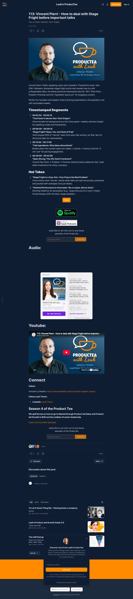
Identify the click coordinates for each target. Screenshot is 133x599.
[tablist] (38, 476)
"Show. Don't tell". (35, 525)
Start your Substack (61, 589)
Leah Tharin (47, 402)
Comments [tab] (33, 476)
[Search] (103, 4)
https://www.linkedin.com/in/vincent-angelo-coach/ (71, 391)
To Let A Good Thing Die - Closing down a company (53, 508)
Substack (56, 595)
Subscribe (116, 4)
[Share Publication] (107, 4)
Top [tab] (31, 502)
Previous (36, 461)
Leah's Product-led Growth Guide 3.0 (46, 522)
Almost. (31, 511)
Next (98, 461)
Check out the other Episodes (42, 422)
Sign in (126, 4)
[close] (86, 538)
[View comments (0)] (38, 31)
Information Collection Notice (66, 576)
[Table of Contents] (2, 299)
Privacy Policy (82, 576)
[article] (66, 512)
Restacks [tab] (42, 476)
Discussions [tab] (45, 502)
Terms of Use (77, 574)
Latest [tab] (36, 502)
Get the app (77, 589)
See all (32, 553)
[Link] (25, 110)
